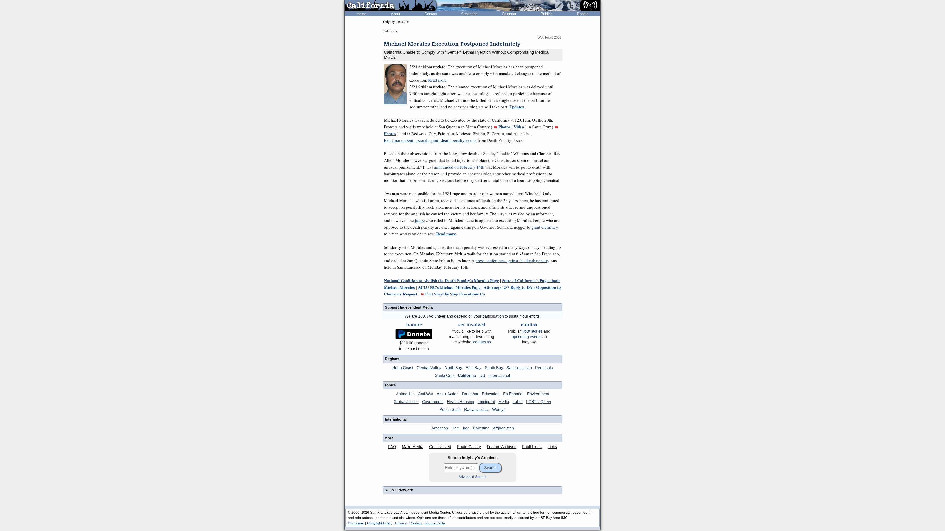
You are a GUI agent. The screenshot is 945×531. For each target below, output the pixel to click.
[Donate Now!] (414, 334)
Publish (546, 14)
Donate (582, 14)
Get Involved (440, 447)
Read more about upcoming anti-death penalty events (430, 140)
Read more (437, 80)
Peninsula (544, 368)
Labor (518, 402)
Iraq (466, 428)
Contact (431, 14)
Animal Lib (405, 394)
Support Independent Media (409, 307)
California (390, 31)
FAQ (392, 447)
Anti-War (425, 394)
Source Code (435, 523)
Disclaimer (356, 523)
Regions (392, 359)
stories (532, 331)
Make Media (412, 447)
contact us (482, 342)
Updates (516, 107)
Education (491, 394)
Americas (439, 428)
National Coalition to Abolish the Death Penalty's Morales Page (441, 281)
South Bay (494, 368)
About (395, 14)
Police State (450, 409)
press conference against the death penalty (512, 260)
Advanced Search (472, 477)
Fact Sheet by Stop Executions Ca (455, 294)
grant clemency (544, 227)
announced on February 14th (459, 167)
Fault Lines (532, 447)
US (482, 375)
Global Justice (406, 402)
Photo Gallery (469, 447)
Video (519, 127)
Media (503, 402)
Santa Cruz (445, 375)
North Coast (402, 368)
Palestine (481, 428)
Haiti (455, 428)
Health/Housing (460, 402)
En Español (513, 394)
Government (432, 402)
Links (552, 447)
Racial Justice (476, 409)
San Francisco (519, 368)
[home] (390, 6)
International (499, 375)
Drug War (470, 394)
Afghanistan (503, 428)
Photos (504, 127)
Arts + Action (447, 394)
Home (361, 14)
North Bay (453, 368)
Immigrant (486, 402)
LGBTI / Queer (538, 402)
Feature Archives (501, 447)
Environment (538, 394)
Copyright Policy (379, 523)
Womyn (498, 409)
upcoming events (526, 337)
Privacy (401, 523)
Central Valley (429, 368)
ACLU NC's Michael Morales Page (449, 287)
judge (420, 220)
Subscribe (469, 14)
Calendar (509, 14)
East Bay (473, 368)
